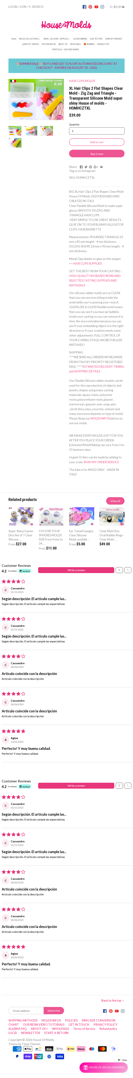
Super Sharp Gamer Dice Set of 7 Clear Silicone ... (20, 535)
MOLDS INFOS (100, 418)
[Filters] (119, 570)
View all (115, 501)
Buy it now (97, 153)
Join (23, 6)
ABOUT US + (39, 1029)
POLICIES (71, 1020)
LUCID (12, 1033)
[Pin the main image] (90, 166)
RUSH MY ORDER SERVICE (101, 462)
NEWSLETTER (30, 1033)
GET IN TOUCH (79, 1024)
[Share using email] (101, 166)
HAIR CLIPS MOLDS (82, 81)
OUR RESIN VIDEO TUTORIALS (43, 1024)
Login (12, 6)
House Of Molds (43, 1040)
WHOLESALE (60, 1029)
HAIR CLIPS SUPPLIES (87, 263)
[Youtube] (96, 6)
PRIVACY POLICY (105, 1024)
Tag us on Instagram (82, 171)
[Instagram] (102, 6)
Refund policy (108, 1029)
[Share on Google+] (96, 166)
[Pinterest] (90, 6)
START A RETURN (56, 1033)
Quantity (74, 124)
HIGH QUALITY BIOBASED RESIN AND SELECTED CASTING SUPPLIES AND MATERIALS (95, 280)
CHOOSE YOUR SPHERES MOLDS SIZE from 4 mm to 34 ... (51, 537)
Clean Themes (31, 1044)
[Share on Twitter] (86, 166)
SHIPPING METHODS (22, 1020)
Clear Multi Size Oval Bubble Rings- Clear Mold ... (111, 535)
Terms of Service (84, 1029)
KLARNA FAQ (17, 1029)
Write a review (76, 570)
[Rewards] (103, 1067)
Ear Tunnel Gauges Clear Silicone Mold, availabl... (81, 535)
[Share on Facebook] (81, 166)
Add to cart (97, 142)
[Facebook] (84, 6)
